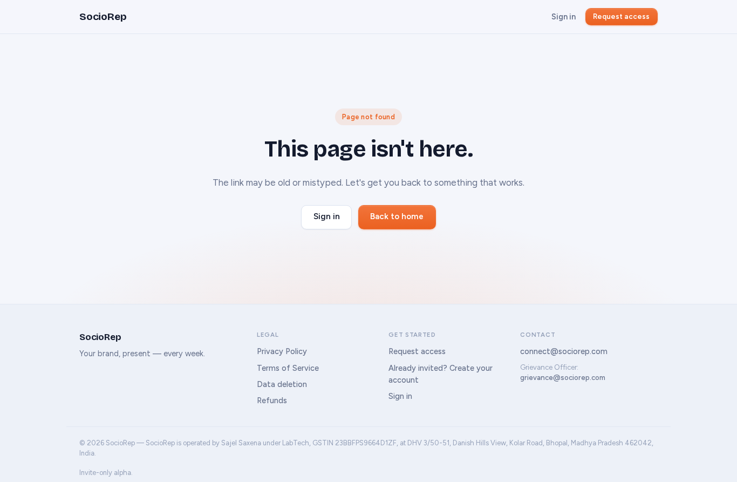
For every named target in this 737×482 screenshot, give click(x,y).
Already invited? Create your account (440, 374)
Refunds (272, 400)
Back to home (397, 216)
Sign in (563, 17)
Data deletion (282, 384)
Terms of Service (288, 368)
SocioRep (102, 16)
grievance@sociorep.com (562, 378)
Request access (621, 16)
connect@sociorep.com (564, 351)
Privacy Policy (282, 351)
